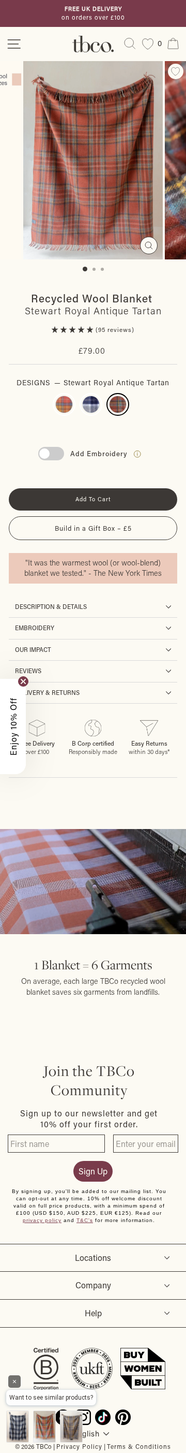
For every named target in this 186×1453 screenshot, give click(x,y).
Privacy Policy (79, 1446)
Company (93, 1285)
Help (93, 1312)
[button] (74, 329)
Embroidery (34, 628)
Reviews (28, 671)
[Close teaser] (23, 681)
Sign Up (93, 1171)
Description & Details (51, 607)
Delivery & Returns (47, 692)
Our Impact (33, 649)
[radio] (64, 404)
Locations (93, 1257)
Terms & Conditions (139, 1446)
